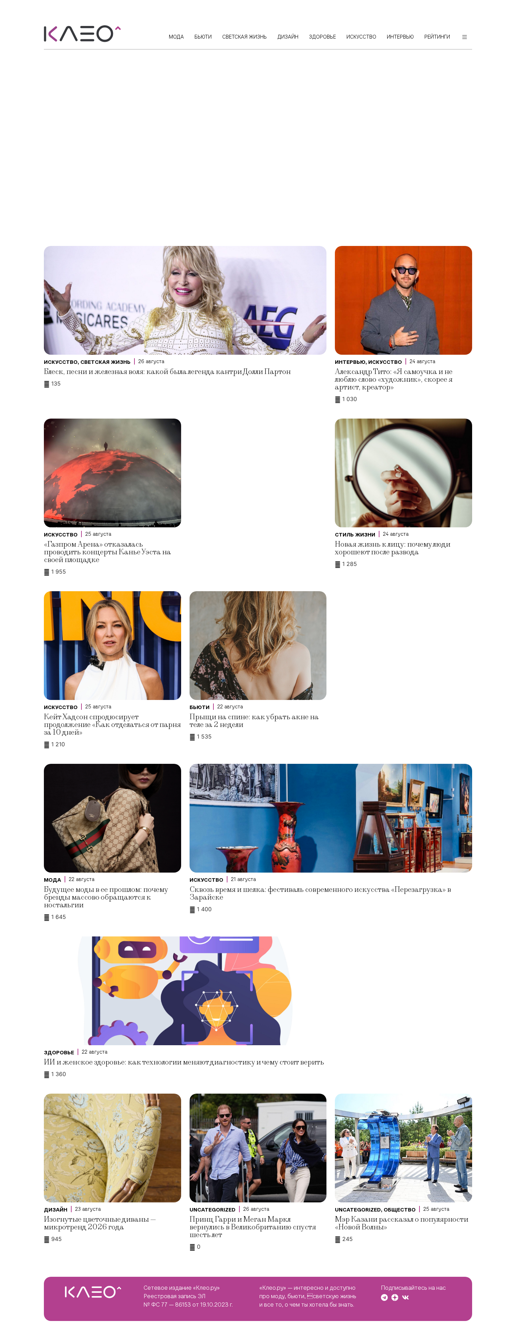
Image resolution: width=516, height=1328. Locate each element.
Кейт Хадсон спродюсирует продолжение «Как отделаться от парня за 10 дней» (112, 724)
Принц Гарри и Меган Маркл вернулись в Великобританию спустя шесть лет (253, 1227)
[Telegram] (384, 1297)
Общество (400, 1210)
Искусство (61, 362)
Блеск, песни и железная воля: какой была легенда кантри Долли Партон (167, 371)
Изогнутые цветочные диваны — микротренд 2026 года (100, 1223)
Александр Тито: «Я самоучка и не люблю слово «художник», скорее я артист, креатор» (393, 379)
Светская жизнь (105, 362)
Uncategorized (213, 1210)
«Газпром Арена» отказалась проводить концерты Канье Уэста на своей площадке (107, 552)
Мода (52, 880)
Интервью (350, 362)
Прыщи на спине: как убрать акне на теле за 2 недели (254, 720)
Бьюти (200, 707)
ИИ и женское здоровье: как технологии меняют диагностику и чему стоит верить (184, 1062)
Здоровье (59, 1052)
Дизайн (55, 1210)
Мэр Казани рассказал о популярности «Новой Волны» (401, 1223)
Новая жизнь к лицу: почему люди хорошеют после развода (392, 548)
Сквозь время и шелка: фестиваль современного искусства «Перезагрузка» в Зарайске (320, 893)
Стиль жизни (355, 535)
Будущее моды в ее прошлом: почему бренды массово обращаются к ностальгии (106, 897)
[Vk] (405, 1297)
